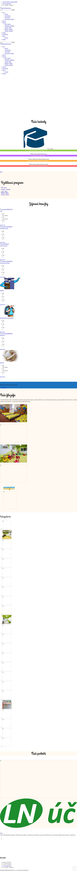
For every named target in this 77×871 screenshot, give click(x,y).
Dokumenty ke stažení (9, 19)
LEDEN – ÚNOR (8, 27)
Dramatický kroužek (4, 228)
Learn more (3, 387)
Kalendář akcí (5, 34)
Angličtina (2, 290)
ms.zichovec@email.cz (6, 3)
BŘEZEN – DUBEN (8, 29)
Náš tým (6, 14)
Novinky (4, 21)
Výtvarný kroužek (3, 245)
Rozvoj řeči (2, 335)
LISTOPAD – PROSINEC (9, 26)
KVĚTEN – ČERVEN (9, 31)
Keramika (2, 362)
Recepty (6, 37)
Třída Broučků (8, 16)
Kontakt (4, 39)
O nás (3, 12)
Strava (3, 36)
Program (4, 22)
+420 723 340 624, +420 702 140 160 (9, 2)
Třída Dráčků (7, 17)
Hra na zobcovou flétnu (5, 263)
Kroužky (4, 32)
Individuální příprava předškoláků (7, 318)
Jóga (1, 211)
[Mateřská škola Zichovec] (5, 8)
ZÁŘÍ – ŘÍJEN (7, 24)
